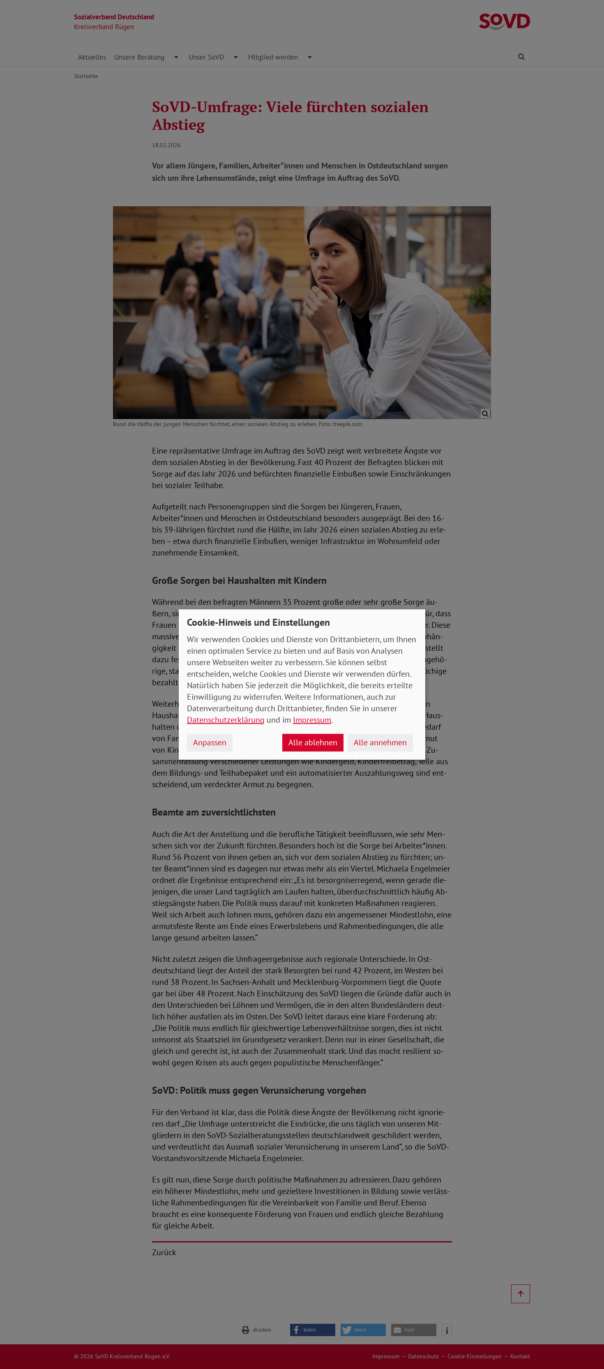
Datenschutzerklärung (226, 719)
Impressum (312, 719)
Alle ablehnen (312, 742)
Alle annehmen (380, 742)
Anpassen (209, 742)
